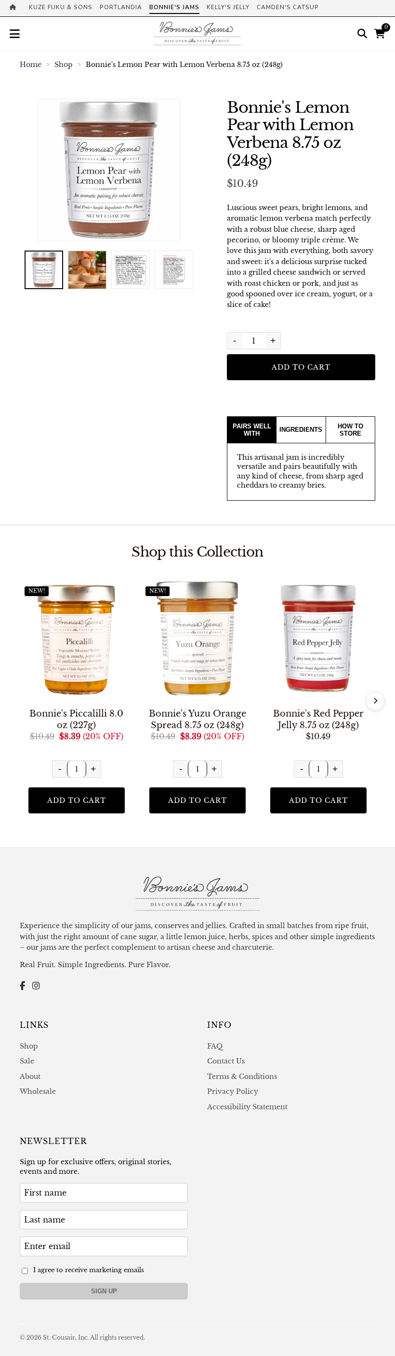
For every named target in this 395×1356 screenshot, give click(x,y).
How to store (350, 430)
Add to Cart (301, 367)
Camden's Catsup (288, 7)
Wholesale (38, 1091)
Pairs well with (252, 430)
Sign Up (104, 1291)
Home (30, 64)
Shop (63, 64)
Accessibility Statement (247, 1107)
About (30, 1076)
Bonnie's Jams (174, 7)
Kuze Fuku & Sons (60, 7)
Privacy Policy (232, 1091)
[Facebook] (22, 986)
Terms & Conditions (242, 1076)
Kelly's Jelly (228, 7)
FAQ (215, 1046)
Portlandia (121, 7)
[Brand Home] (16, 8)
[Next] (375, 701)
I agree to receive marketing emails (88, 1270)
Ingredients (300, 429)
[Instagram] (36, 986)
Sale (27, 1061)
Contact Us (226, 1061)
